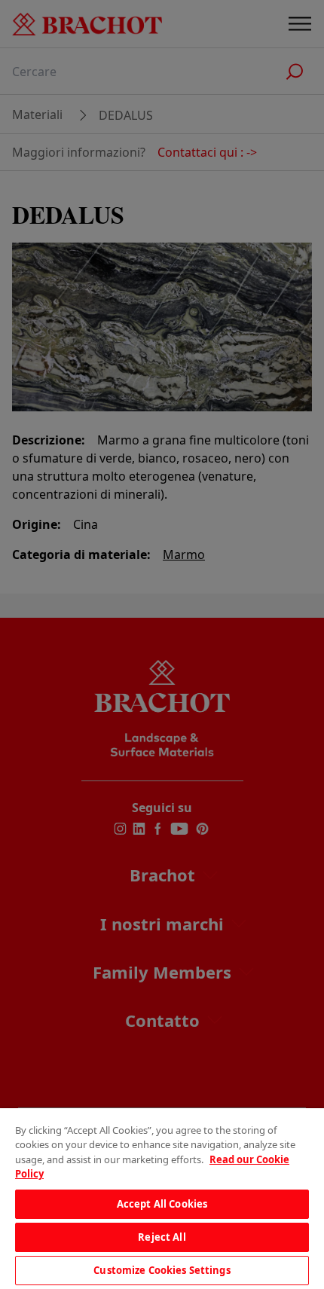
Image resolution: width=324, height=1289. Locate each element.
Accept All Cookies (162, 1204)
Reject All (161, 1237)
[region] (162, 1198)
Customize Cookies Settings (161, 1270)
